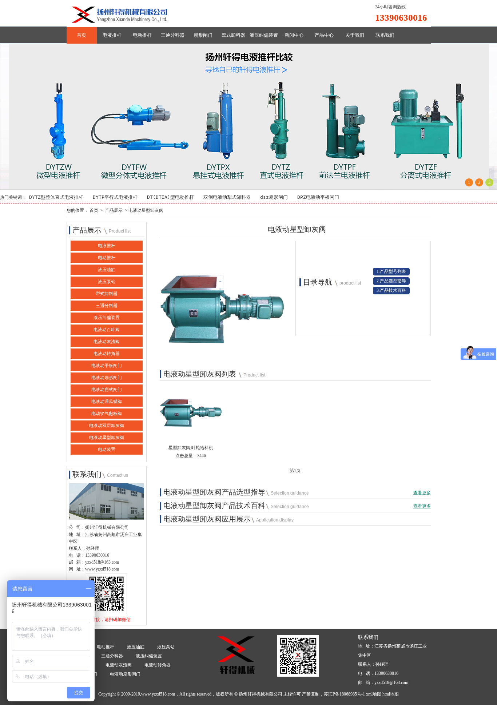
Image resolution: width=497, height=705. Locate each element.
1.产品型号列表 (391, 271)
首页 (81, 35)
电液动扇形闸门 (106, 377)
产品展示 (114, 210)
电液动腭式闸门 (106, 389)
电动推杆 (142, 35)
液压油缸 (106, 269)
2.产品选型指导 (391, 280)
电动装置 (106, 449)
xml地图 (373, 694)
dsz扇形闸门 (274, 197)
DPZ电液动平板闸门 (318, 197)
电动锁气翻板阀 (106, 413)
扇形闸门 (203, 35)
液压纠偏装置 (264, 35)
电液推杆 (112, 35)
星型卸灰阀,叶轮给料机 (190, 447)
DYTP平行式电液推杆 (115, 197)
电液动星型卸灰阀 (106, 437)
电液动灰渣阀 (107, 341)
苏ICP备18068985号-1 (344, 694)
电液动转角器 (107, 353)
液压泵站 (106, 281)
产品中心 (324, 35)
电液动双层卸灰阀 (106, 425)
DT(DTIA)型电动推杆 (170, 197)
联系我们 (384, 35)
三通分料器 (172, 35)
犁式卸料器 (233, 35)
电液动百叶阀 (107, 329)
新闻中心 (294, 35)
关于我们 (354, 35)
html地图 (390, 694)
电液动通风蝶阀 (106, 401)
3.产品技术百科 (391, 290)
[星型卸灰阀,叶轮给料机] (191, 434)
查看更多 (422, 492)
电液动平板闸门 (106, 365)
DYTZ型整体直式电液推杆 (56, 197)
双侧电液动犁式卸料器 (227, 197)
